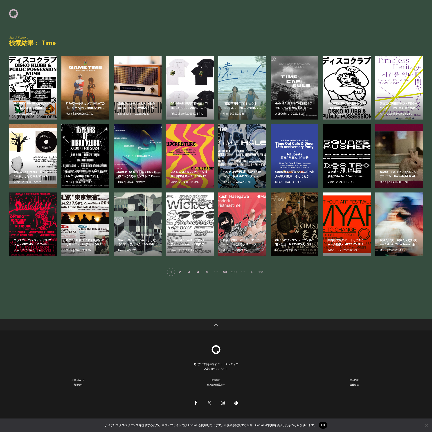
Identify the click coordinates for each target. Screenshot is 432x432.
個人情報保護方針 (216, 384)
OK (323, 425)
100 (234, 272)
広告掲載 (216, 380)
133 (261, 272)
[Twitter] (209, 403)
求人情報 (354, 380)
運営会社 (354, 384)
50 (225, 272)
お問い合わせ (78, 380)
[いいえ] (426, 425)
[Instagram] (223, 403)
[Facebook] (195, 403)
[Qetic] (13, 13)
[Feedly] (236, 403)
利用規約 (78, 384)
